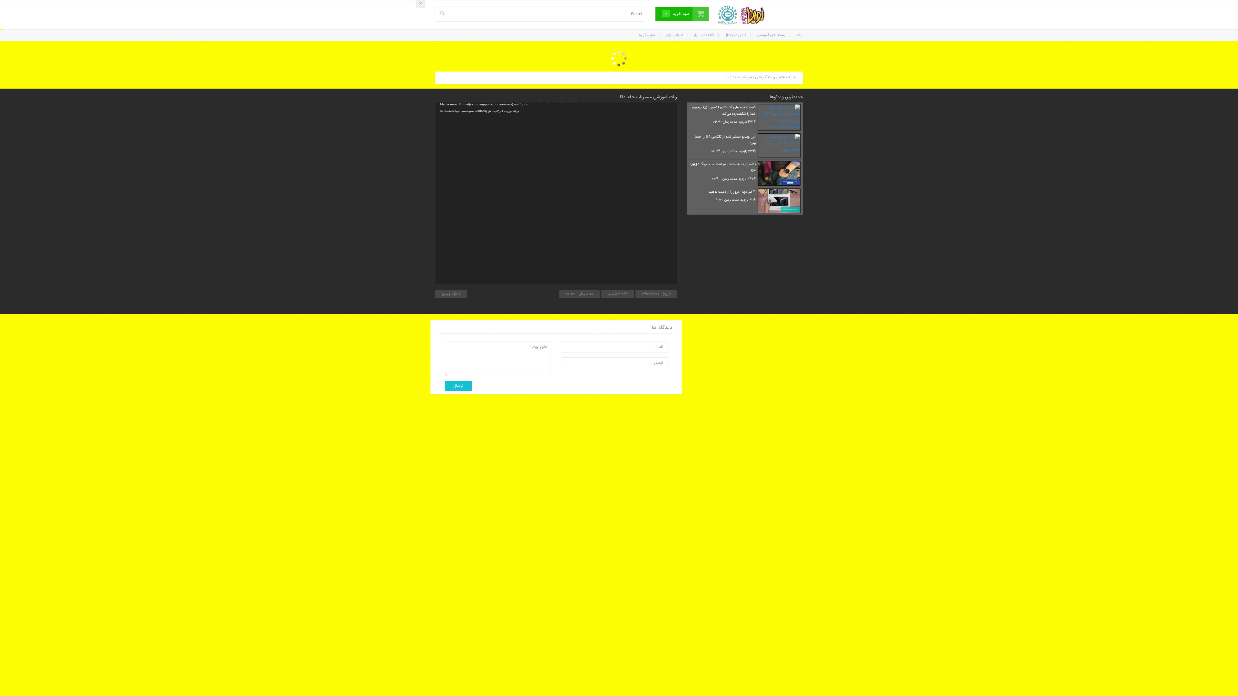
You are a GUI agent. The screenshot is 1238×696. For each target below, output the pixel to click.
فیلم (782, 77)
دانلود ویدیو (451, 294)
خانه (791, 77)
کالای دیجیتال (735, 35)
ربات (799, 35)
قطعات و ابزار (704, 35)
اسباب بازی (674, 35)
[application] (556, 193)
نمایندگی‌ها (646, 35)
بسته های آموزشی (771, 35)
